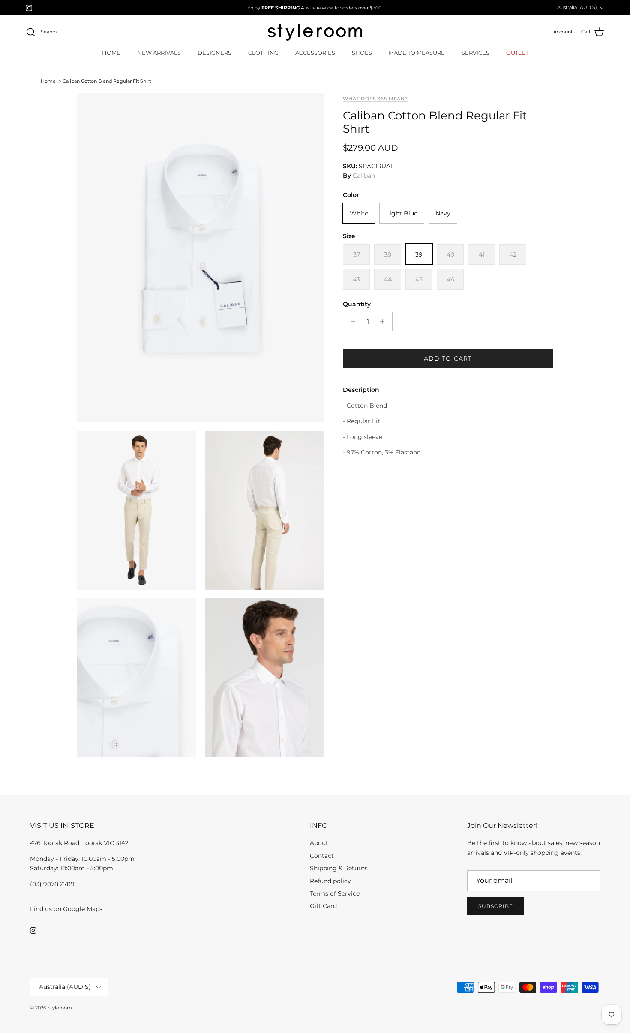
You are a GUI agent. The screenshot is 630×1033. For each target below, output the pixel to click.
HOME (111, 52)
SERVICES (475, 52)
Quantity (357, 304)
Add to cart (448, 358)
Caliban (364, 175)
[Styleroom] (315, 32)
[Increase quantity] (384, 321)
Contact (322, 856)
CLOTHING (263, 52)
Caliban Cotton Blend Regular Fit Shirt (107, 81)
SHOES (362, 52)
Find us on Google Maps (66, 909)
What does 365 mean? (375, 99)
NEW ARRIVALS (159, 52)
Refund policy (330, 881)
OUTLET (517, 52)
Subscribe (495, 906)
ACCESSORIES (315, 52)
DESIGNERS (214, 52)
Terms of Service (335, 893)
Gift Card (323, 906)
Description (361, 390)
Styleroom (60, 1008)
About (319, 843)
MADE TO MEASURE (417, 52)
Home (48, 81)
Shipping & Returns (339, 868)
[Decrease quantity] (350, 321)
